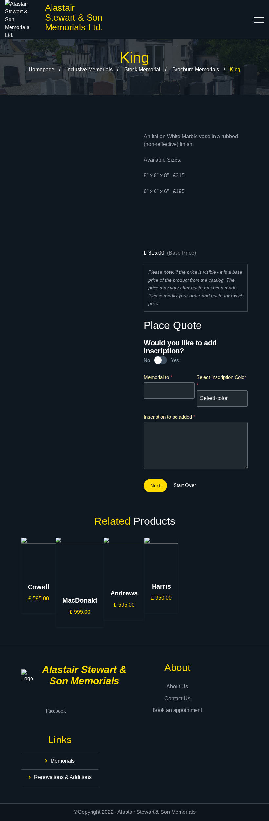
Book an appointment (177, 710)
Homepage (41, 69)
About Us (177, 686)
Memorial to (158, 377)
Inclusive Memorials (89, 69)
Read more (39, 608)
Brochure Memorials (195, 69)
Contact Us (177, 698)
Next (155, 485)
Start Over (185, 485)
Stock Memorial (142, 69)
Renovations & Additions (63, 777)
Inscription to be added (169, 417)
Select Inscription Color (221, 381)
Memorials (63, 761)
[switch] (160, 360)
